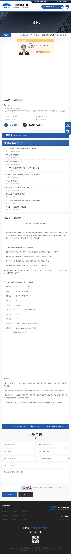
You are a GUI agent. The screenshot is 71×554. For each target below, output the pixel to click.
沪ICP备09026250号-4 (54, 548)
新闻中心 (15, 515)
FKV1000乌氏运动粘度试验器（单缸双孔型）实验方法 (22, 148)
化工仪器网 (31, 551)
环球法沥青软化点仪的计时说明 (15, 194)
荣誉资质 (5, 515)
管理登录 (38, 551)
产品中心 (7, 35)
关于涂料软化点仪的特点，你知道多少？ (18, 187)
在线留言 (17, 218)
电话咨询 (68, 126)
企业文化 (25, 512)
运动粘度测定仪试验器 (48, 35)
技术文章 (25, 515)
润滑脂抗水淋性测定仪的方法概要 (16, 207)
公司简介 (15, 512)
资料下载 (5, 519)
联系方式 (25, 519)
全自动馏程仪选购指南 (13, 155)
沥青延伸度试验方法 (12, 181)
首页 (30, 35)
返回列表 (37, 426)
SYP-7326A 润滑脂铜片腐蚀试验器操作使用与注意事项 (22, 168)
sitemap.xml (46, 551)
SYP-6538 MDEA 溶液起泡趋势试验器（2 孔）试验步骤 (23, 174)
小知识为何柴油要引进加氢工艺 (15, 161)
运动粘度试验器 (61, 35)
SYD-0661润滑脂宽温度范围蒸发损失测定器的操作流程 (23, 200)
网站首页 (5, 512)
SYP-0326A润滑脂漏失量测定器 (56, 426)
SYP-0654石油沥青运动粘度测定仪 (22, 426)
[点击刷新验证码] (26, 488)
